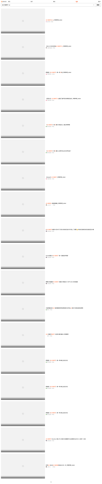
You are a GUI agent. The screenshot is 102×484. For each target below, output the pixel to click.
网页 (9, 1)
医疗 (32, 1)
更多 (99, 1)
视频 (77, 1)
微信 (54, 1)
